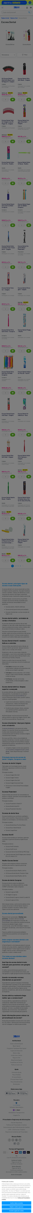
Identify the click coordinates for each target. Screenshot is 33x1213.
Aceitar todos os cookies (16, 1203)
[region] (16, 1196)
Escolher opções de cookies (16, 1210)
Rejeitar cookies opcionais (16, 1207)
